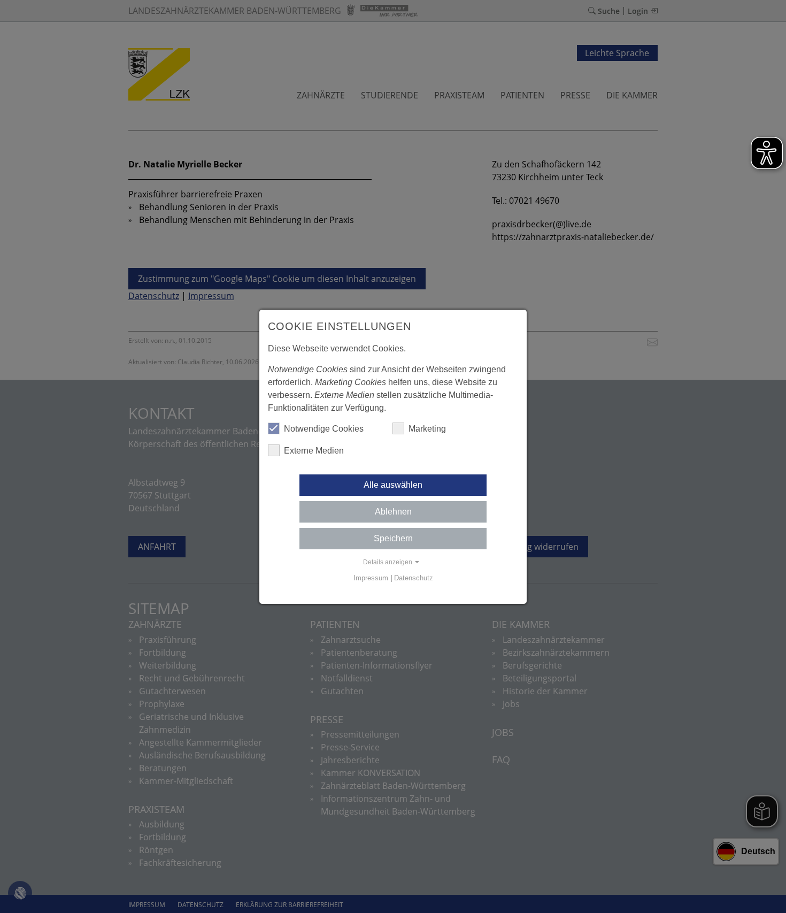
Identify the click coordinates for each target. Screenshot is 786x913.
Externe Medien (314, 450)
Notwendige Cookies (324, 428)
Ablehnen (393, 511)
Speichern (393, 538)
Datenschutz (413, 578)
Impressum (370, 578)
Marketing (427, 428)
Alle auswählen (393, 484)
